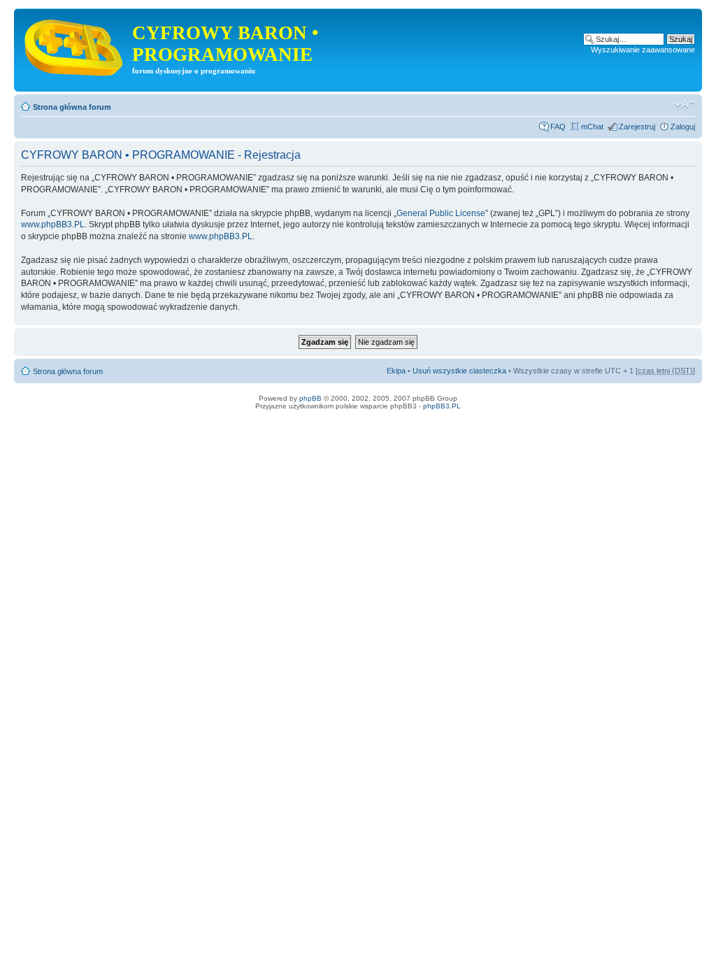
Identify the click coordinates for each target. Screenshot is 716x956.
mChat (592, 126)
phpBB (310, 398)
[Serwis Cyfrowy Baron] (74, 45)
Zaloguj (683, 126)
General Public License (440, 213)
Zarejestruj (637, 126)
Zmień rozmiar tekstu (685, 104)
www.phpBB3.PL (53, 224)
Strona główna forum (72, 107)
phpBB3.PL (442, 406)
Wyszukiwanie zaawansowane (643, 49)
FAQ (558, 126)
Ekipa (396, 370)
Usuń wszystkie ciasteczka (459, 370)
